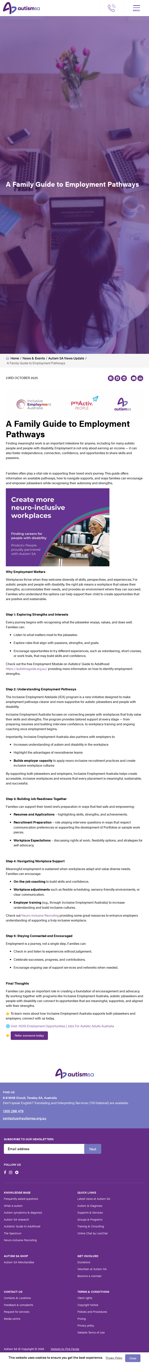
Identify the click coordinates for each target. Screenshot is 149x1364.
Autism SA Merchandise (19, 1262)
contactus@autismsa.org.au (24, 1118)
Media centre (12, 1318)
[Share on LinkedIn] (124, 378)
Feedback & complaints (18, 1305)
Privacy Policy (114, 1358)
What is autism (13, 1205)
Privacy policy (85, 1325)
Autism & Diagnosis (89, 1205)
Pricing (81, 1318)
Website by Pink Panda (65, 1349)
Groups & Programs (89, 1219)
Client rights (84, 1298)
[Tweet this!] (117, 378)
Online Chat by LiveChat (92, 1233)
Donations (83, 1262)
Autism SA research (16, 1219)
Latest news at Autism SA (93, 1199)
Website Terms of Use (91, 1332)
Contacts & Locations (17, 1298)
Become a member (89, 1276)
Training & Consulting (90, 1226)
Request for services (16, 1311)
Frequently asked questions (21, 1199)
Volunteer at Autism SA (92, 1269)
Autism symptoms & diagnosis (23, 1212)
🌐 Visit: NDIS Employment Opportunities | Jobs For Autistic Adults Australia (60, 1026)
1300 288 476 (13, 1110)
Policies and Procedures (92, 1311)
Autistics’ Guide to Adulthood (22, 1226)
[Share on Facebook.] (111, 378)
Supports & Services (90, 1212)
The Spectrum (13, 1233)
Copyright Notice (87, 1305)
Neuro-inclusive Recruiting (40, 915)
